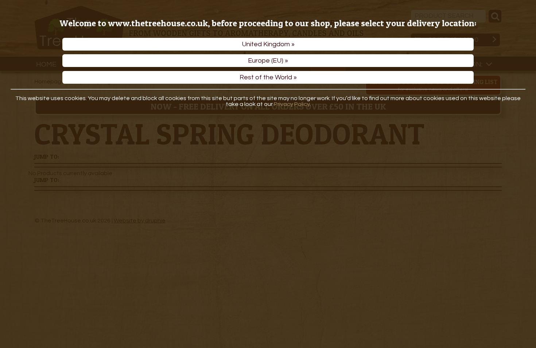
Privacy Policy (292, 104)
